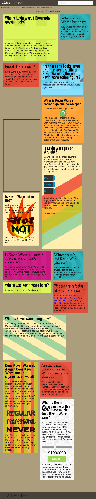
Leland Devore (70, 298)
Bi (45, 191)
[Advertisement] (21, 155)
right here (47, 87)
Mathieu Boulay (74, 300)
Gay (46, 178)
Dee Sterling (60, 303)
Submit (56, 458)
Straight (47, 184)
